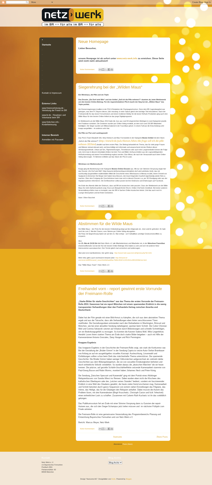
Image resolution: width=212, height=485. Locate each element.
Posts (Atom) (128, 444)
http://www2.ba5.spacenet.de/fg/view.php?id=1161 (133, 253)
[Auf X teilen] (106, 69)
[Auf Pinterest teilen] (111, 69)
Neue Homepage (93, 41)
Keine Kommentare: (87, 69)
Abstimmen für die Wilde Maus (105, 223)
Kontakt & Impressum (52, 93)
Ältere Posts (162, 437)
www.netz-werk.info (127, 58)
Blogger (128, 479)
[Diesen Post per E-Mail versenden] (100, 69)
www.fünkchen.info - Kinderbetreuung (51, 123)
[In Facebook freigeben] (109, 69)
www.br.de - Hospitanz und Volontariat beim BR (54, 116)
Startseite (117, 437)
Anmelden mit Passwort (52, 139)
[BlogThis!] (103, 69)
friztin (113, 479)
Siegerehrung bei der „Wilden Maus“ (110, 87)
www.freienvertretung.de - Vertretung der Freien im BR (54, 109)
